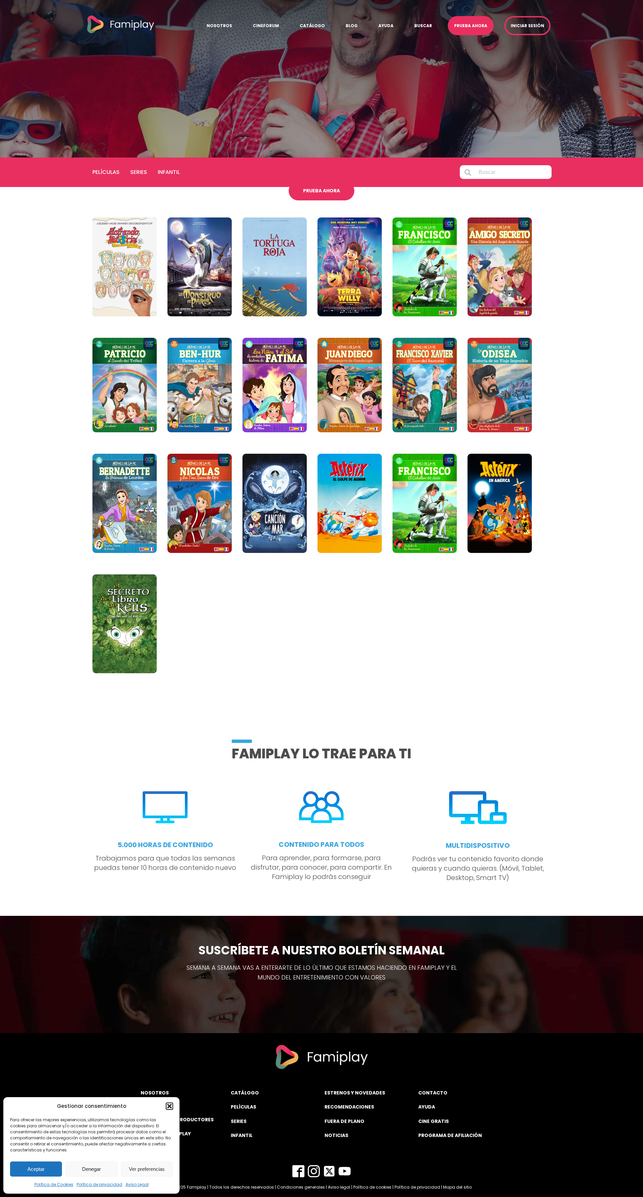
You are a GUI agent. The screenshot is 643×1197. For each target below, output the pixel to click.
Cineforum (266, 25)
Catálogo (312, 25)
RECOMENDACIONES (349, 1107)
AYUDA (426, 1107)
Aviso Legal (137, 1184)
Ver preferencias (147, 1169)
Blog (352, 25)
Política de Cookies (53, 1184)
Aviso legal (339, 1187)
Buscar (423, 25)
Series (138, 172)
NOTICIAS (336, 1135)
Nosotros (219, 25)
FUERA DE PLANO (344, 1121)
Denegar (91, 1169)
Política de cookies (372, 1187)
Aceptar (36, 1169)
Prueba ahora (470, 25)
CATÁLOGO (245, 1092)
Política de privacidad (99, 1184)
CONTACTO (432, 1092)
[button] (169, 1106)
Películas (106, 172)
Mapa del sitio (457, 1187)
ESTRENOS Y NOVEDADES (355, 1092)
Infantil (169, 172)
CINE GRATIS (433, 1121)
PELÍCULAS (243, 1107)
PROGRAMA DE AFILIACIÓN (450, 1135)
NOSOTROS (155, 1092)
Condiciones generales (301, 1187)
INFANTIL (242, 1135)
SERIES (238, 1121)
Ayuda (386, 25)
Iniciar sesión (527, 25)
